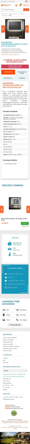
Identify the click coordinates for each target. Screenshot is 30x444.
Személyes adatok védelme (10, 348)
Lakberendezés (13, 13)
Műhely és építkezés (6, 421)
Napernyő (5, 422)
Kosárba (25, 223)
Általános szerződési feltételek (11, 346)
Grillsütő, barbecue (24, 421)
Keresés (26, 9)
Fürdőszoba (22, 13)
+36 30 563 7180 (7, 397)
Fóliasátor (15, 421)
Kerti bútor (11, 422)
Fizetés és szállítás (8, 344)
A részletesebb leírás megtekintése (10, 54)
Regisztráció (12, 1)
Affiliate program (7, 350)
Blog (4, 360)
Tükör (10, 15)
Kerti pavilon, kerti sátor (21, 422)
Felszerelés (4, 15)
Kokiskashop (4, 13)
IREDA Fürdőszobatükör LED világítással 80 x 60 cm (14, 219)
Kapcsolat (5, 362)
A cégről (5, 358)
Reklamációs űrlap (8, 342)
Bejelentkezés (4, 1)
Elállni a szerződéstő (8, 339)
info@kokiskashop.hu (8, 399)
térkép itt (5, 389)
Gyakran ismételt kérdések (10, 337)
